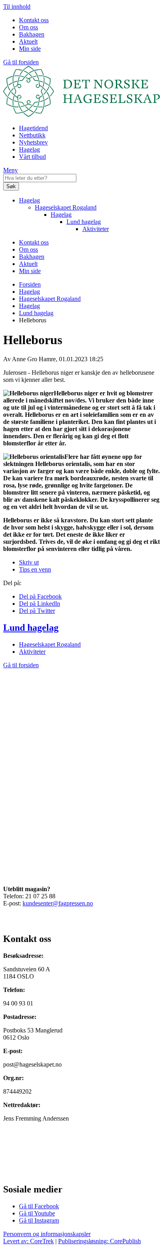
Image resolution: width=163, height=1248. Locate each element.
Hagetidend (33, 128)
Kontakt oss (34, 20)
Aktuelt (28, 41)
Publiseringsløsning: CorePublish (99, 1241)
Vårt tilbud (32, 156)
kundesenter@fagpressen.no (58, 903)
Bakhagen (31, 34)
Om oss (28, 27)
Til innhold (16, 6)
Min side (30, 48)
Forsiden (30, 284)
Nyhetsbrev (33, 142)
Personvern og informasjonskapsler (47, 1234)
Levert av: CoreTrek (28, 1241)
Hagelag (29, 149)
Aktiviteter (95, 228)
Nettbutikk (32, 135)
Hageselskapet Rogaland (66, 207)
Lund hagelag (83, 221)
